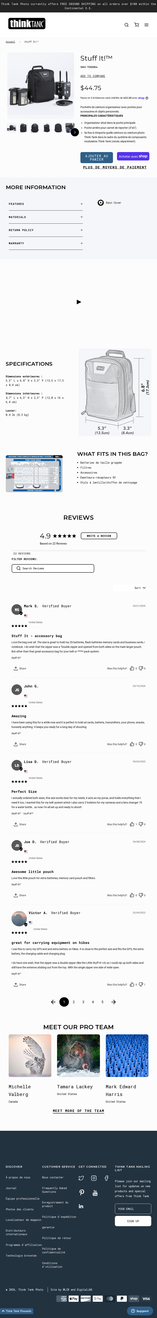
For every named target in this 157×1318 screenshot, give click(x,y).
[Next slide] (64, 90)
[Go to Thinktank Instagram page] (93, 1179)
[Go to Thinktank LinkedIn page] (80, 1206)
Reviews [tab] (24, 553)
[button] (92, 76)
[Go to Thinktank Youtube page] (95, 1193)
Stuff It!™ (16, 657)
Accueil (10, 41)
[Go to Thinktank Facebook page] (106, 1179)
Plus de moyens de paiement (115, 167)
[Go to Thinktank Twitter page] (81, 1179)
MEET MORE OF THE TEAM (78, 1111)
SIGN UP (133, 1221)
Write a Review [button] (99, 536)
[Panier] (136, 25)
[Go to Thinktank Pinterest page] (81, 1192)
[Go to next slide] (75, 133)
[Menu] (146, 25)
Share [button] (22, 668)
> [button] (114, 1002)
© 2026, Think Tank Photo (24, 1289)
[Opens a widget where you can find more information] (140, 1311)
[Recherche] (126, 25)
